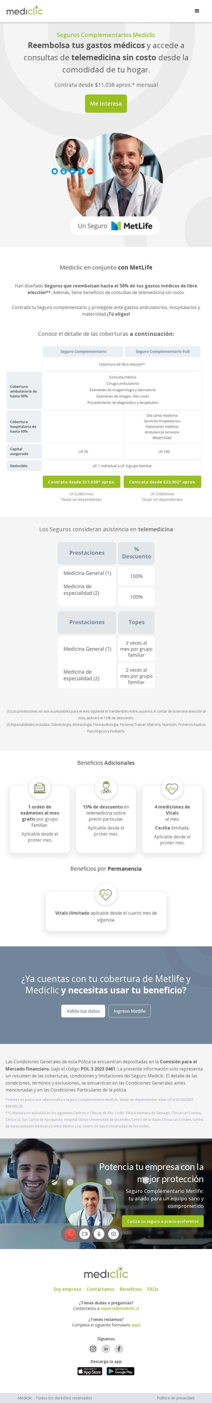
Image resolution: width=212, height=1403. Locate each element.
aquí (136, 1325)
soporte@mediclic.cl (119, 1308)
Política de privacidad (175, 1398)
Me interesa (106, 103)
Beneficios (131, 1289)
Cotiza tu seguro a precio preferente (162, 1221)
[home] (25, 10)
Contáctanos (100, 1289)
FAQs (152, 1289)
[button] (197, 11)
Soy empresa (67, 1289)
